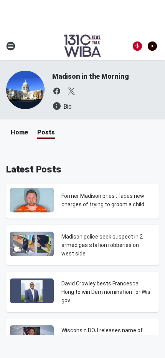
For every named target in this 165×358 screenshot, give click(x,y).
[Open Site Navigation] (10, 46)
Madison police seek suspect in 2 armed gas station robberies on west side (102, 245)
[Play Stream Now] (152, 46)
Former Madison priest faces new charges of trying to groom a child (102, 200)
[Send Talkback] (137, 46)
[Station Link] (82, 46)
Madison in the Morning (90, 76)
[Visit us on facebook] (56, 91)
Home (19, 132)
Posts (46, 132)
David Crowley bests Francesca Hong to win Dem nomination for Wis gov (105, 291)
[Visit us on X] (71, 91)
